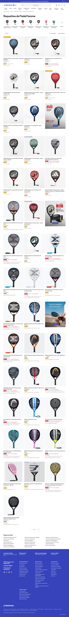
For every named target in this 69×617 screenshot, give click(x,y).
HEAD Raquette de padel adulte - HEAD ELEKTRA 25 (33, 126)
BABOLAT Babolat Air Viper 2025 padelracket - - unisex (55, 356)
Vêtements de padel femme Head (9, 537)
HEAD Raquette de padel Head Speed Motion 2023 (34, 356)
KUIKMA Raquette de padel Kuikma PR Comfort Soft (11, 93)
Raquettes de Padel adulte (15, 27)
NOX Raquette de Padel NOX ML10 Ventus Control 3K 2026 (54, 290)
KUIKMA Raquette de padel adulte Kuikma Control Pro (33, 59)
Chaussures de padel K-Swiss (30, 545)
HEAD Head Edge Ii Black (50, 387)
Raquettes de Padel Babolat (46, 27)
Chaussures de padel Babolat (51, 540)
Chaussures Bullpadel (29, 540)
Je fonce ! (55, 125)
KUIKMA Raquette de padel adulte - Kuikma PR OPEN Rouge (55, 93)
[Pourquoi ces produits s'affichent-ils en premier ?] (49, 33)
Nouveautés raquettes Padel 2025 (7, 27)
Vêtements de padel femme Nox (52, 537)
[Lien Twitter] (7, 572)
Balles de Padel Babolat (50, 545)
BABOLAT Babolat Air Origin (30, 419)
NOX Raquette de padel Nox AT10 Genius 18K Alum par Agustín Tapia (13, 324)
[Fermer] (65, 1)
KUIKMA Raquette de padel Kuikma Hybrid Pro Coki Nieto (13, 126)
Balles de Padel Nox (28, 546)
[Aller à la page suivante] (38, 529)
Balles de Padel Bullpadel (8, 545)
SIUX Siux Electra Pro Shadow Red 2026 (53, 419)
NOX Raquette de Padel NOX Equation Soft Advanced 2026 (54, 256)
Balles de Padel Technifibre (8, 543)
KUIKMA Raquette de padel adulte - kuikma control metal (33, 159)
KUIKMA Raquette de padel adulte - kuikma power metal (33, 223)
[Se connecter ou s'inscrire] (61, 5)
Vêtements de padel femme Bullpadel (32, 537)
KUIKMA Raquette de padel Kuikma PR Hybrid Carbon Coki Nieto (13, 159)
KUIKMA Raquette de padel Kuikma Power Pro (13, 189)
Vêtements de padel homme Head (52, 542)
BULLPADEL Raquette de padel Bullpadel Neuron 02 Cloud (12, 451)
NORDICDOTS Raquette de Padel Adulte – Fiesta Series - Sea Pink (12, 484)
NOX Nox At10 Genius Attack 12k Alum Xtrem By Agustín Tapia (34, 290)
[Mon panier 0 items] (64, 5)
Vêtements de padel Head (30, 543)
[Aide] (59, 5)
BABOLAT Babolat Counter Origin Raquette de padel (55, 451)
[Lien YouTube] (9, 572)
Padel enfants (6, 540)
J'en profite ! (55, 223)
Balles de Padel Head (50, 543)
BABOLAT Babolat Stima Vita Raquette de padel (33, 451)
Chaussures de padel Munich (9, 546)
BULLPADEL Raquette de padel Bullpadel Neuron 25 (33, 484)
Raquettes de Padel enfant (22, 27)
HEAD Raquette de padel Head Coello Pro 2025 (12, 420)
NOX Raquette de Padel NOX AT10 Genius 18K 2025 (13, 223)
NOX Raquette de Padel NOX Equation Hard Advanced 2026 (12, 356)
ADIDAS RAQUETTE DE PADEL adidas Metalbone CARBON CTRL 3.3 (11, 518)
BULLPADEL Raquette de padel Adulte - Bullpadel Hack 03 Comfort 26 (53, 159)
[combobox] (62, 33)
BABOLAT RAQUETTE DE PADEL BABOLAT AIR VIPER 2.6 (34, 324)
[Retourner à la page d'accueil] (10, 5)
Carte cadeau (62, 9)
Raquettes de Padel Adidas (38, 27)
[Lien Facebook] (4, 572)
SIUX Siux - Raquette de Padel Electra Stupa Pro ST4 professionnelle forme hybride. (54, 484)
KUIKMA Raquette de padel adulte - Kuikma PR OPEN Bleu (13, 59)
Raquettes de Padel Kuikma (30, 27)
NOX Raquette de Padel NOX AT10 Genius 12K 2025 (13, 256)
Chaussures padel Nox (7, 542)
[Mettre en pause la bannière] (63, 1)
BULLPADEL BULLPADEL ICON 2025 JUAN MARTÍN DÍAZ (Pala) (12, 388)
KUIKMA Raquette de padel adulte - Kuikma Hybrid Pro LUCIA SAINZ (33, 93)
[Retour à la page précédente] (30, 529)
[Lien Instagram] (11, 572)
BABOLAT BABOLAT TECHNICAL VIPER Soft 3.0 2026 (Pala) (34, 388)
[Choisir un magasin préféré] (56, 5)
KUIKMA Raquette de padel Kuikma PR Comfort (53, 59)
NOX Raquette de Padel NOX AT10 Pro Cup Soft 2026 (13, 290)
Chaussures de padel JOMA (30, 542)
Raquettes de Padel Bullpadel (54, 27)
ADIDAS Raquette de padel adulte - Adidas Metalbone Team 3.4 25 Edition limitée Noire (54, 190)
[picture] (13, 46)
